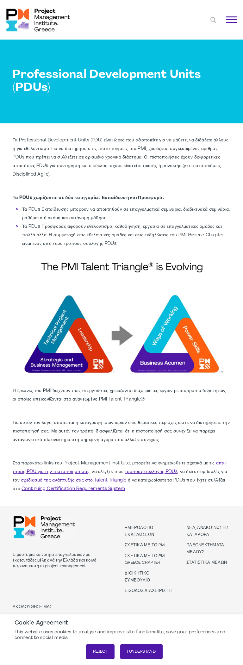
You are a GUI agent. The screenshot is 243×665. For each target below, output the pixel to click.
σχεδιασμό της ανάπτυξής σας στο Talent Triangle (74, 480)
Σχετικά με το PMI (145, 545)
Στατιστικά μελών (206, 563)
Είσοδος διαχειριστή (148, 591)
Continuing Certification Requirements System (73, 489)
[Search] (213, 20)
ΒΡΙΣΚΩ (223, 27)
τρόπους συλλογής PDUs (151, 471)
